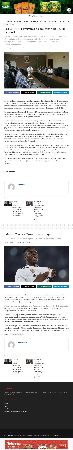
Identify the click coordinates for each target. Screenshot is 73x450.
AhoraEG (10, 435)
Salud (26, 21)
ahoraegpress (10, 242)
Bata (5, 406)
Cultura (43, 21)
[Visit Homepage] (35, 16)
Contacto (6, 433)
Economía (17, 21)
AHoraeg (9, 48)
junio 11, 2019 (17, 48)
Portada (6, 24)
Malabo (6, 403)
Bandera (7, 409)
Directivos (52, 21)
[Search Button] (68, 16)
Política (9, 21)
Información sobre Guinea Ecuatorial (15, 411)
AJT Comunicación (54, 435)
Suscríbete (14, 433)
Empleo (61, 21)
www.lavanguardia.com (16, 334)
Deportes (34, 21)
